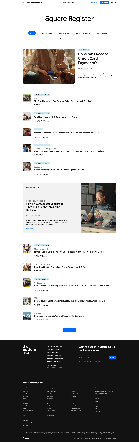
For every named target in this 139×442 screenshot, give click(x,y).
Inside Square (39, 129)
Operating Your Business (42, 94)
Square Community (76, 405)
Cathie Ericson (49, 173)
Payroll (24, 418)
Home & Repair (51, 415)
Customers (25, 403)
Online (24, 398)
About (96, 401)
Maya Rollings (40, 154)
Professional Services (52, 413)
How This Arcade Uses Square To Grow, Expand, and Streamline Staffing (44, 205)
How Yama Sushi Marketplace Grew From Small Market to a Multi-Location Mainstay (69, 149)
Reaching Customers (54, 349)
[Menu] (115, 3)
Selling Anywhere (84, 49)
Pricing (73, 391)
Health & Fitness (51, 410)
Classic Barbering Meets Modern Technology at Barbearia (59, 168)
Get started (104, 2)
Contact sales (94, 2)
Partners (97, 411)
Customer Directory (28, 410)
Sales (72, 401)
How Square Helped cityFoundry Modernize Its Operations (59, 314)
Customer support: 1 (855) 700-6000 (104, 391)
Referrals (97, 409)
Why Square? (74, 393)
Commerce (25, 391)
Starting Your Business (41, 279)
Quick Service (50, 393)
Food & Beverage (51, 391)
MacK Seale (39, 104)
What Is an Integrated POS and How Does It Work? (55, 117)
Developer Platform (76, 408)
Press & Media (99, 404)
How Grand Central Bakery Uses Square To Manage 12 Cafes (60, 265)
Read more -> (30, 228)
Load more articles (69, 330)
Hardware (25, 425)
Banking (25, 413)
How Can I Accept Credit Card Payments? (93, 58)
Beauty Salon (50, 405)
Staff (24, 415)
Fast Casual (50, 398)
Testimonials (74, 396)
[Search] (112, 2)
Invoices (25, 401)
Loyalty (24, 408)
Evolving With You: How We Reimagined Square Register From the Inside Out (66, 133)
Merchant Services (76, 410)
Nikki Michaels (40, 289)
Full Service (50, 396)
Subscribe (112, 357)
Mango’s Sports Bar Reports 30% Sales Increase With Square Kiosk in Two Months (69, 250)
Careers (97, 406)
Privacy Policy (90, 361)
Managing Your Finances (55, 355)
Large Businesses (51, 418)
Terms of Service (95, 438)
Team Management (28, 420)
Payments (25, 396)
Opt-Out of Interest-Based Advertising (108, 438)
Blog (72, 398)
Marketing (25, 405)
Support (73, 403)
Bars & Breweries (51, 401)
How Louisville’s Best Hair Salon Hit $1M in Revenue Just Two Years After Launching (69, 299)
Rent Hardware (75, 413)
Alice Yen (38, 136)
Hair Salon (49, 408)
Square (82, 67)
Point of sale (26, 393)
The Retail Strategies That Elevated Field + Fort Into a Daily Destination (64, 99)
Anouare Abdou (40, 120)
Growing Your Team (53, 361)
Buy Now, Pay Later (28, 422)
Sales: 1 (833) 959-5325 (101, 393)
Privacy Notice (87, 438)
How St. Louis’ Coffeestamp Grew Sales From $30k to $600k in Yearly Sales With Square (72, 284)
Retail (48, 403)
